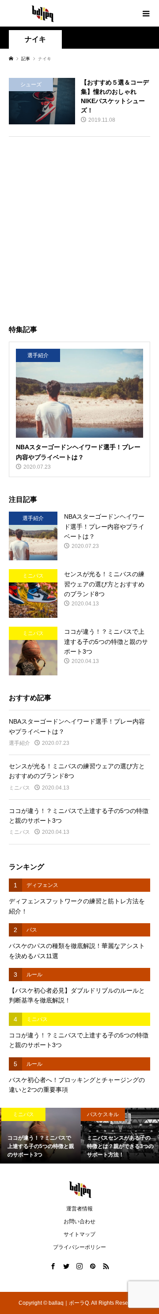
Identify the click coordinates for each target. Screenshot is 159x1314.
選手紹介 (19, 743)
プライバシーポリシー (79, 1247)
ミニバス (19, 788)
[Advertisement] (79, 227)
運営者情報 (79, 1209)
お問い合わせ (79, 1221)
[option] (40, 1136)
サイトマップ (79, 1234)
